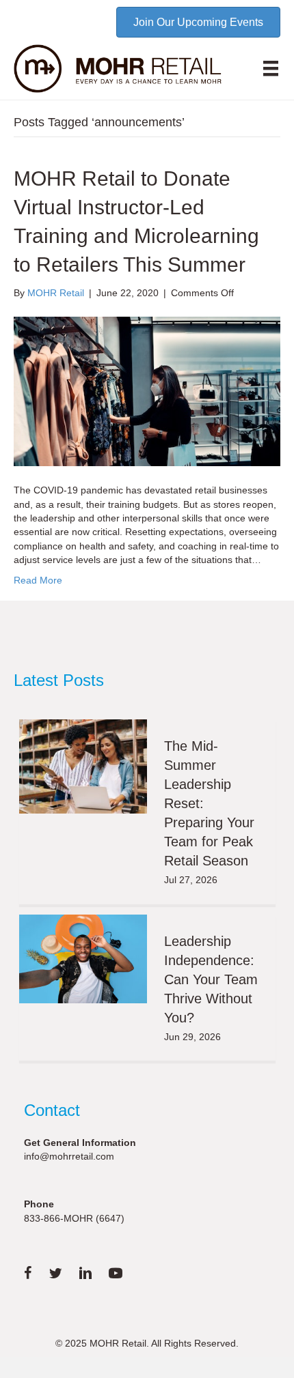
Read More (38, 580)
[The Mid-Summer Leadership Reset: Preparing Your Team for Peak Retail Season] (83, 766)
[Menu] (271, 68)
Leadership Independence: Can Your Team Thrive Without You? (211, 979)
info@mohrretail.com (69, 1156)
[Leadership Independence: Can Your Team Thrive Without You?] (83, 959)
